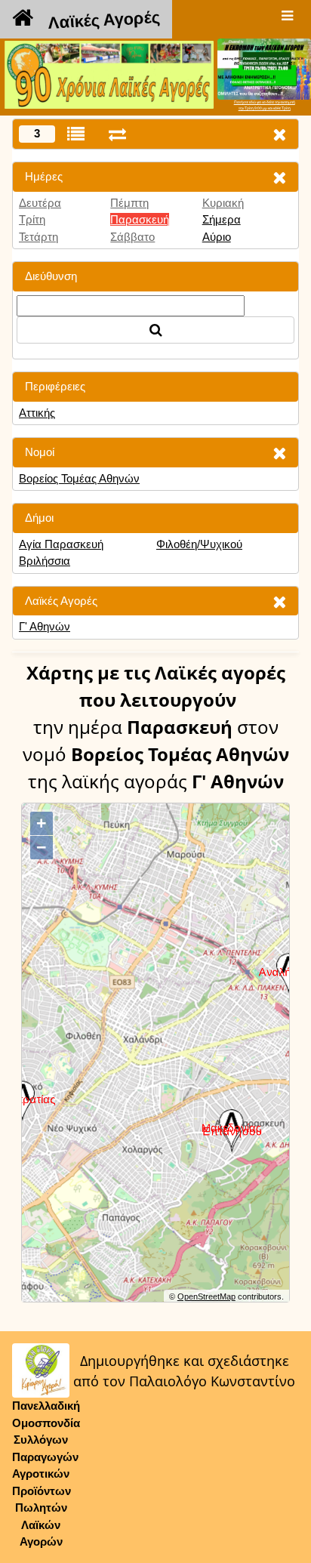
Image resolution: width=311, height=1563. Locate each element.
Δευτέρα (40, 202)
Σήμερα (221, 219)
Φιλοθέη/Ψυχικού (199, 544)
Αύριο (216, 236)
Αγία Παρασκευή (61, 544)
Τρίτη (32, 219)
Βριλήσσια (44, 560)
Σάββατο (132, 236)
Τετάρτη (38, 236)
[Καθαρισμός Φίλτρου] (279, 177)
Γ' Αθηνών (44, 626)
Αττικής (37, 412)
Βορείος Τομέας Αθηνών (79, 478)
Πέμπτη (129, 202)
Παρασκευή (139, 219)
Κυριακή (223, 202)
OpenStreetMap (206, 1296)
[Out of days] (117, 134)
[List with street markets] (76, 134)
